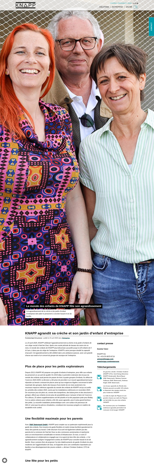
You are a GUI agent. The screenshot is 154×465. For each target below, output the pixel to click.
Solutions (104, 7)
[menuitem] (113, 3)
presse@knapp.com (105, 359)
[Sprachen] (137, 3)
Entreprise (117, 7)
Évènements (122, 3)
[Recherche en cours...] (136, 7)
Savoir (129, 7)
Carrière (113, 3)
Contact (151, 27)
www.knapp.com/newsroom (108, 361)
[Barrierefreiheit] (133, 3)
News (130, 3)
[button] (4, 460)
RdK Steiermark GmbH (39, 425)
